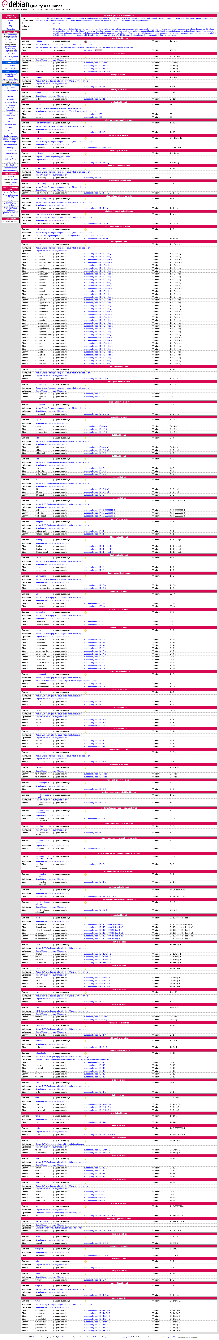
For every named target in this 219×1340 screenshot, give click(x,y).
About (10, 20)
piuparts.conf (10, 47)
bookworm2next (10, 145)
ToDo (11, 184)
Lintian (10, 200)
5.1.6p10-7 (104, 1255)
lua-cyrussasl (105, 31)
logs (15, 51)
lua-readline (124, 31)
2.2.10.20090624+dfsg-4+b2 (111, 924)
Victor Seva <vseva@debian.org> (119, 47)
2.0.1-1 (103, 1092)
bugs (16, 179)
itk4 (75, 31)
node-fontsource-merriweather (112, 33)
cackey (65, 29)
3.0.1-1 (103, 882)
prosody (56, 23)
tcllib (64, 35)
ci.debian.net (11, 216)
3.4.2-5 (103, 495)
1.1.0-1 (103, 684)
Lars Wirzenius (63, 1337)
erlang (186, 29)
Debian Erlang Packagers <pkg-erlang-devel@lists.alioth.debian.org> (63, 126)
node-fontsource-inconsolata (70, 33)
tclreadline (71, 35)
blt (54, 29)
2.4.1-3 (103, 1035)
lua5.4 (157, 31)
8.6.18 (102, 1062)
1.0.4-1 (103, 567)
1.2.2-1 (103, 178)
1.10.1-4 (103, 87)
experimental (10, 88)
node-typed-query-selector (195, 33)
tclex (60, 35)
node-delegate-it (190, 31)
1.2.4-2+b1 (104, 379)
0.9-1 (102, 1268)
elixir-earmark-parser (82, 29)
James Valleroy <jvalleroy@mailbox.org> (52, 236)
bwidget (59, 29)
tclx (113, 35)
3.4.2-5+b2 (104, 489)
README (11, 54)
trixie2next (11, 130)
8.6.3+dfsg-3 (105, 1150)
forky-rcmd (11, 116)
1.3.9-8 (103, 1280)
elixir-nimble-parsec (176, 29)
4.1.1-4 (103, 531)
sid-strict (13, 71)
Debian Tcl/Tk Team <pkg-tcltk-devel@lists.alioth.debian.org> (60, 1144)
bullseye (10, 148)
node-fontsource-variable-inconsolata (139, 33)
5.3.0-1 (103, 818)
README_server (11, 57)
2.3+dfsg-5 (104, 774)
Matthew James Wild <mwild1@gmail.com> (53, 47)
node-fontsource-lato (91, 33)
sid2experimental (11, 91)
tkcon (146, 35)
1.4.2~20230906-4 (107, 1135)
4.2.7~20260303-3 (107, 510)
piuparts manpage (10, 59)
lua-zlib (151, 31)
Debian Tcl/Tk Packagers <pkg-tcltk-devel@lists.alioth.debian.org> (62, 81)
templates (13, 37)
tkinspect (152, 35)
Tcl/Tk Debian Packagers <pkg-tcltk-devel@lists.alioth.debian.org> (62, 1011)
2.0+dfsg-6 (104, 1017)
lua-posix (115, 31)
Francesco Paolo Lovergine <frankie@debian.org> (55, 1059)
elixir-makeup (115, 29)
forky (11, 113)
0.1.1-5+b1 (104, 193)
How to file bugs (10, 35)
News (10, 23)
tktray (162, 35)
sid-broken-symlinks (10, 106)
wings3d (168, 35)
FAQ (11, 26)
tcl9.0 (55, 35)
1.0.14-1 (103, 1122)
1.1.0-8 (103, 585)
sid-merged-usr (11, 102)
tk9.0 (122, 35)
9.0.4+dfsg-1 (105, 978)
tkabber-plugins (137, 35)
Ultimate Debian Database (10, 209)
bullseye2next (10, 159)
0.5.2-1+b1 (104, 414)
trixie (11, 119)
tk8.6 (117, 35)
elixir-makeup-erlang (159, 29)
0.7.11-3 (103, 99)
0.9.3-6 (103, 762)
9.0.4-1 (103, 1192)
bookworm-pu (10, 142)
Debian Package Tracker (11, 204)
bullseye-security (11, 153)
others (118, 1337)
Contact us (10, 29)
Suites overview (10, 68)
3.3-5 (102, 621)
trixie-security (10, 124)
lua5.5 (162, 31)
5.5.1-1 (103, 741)
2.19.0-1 (103, 394)
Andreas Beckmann (93, 1337)
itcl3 (64, 31)
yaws (174, 35)
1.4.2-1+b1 (104, 238)
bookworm (11, 133)
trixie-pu (11, 127)
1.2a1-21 (103, 1002)
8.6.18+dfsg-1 (105, 954)
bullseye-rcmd (10, 150)
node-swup (179, 33)
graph (13, 82)
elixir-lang (106, 29)
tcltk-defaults (89, 35)
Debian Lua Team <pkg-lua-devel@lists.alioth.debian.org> (58, 108)
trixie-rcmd (11, 122)
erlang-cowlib (202, 29)
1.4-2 (102, 702)
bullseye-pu (11, 156)
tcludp (104, 35)
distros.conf (10, 49)
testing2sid (10, 110)
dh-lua (71, 29)
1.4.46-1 (103, 132)
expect (60, 31)
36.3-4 (102, 603)
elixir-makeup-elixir (142, 29)
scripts (7, 51)
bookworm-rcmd (10, 136)
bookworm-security (10, 139)
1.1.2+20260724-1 (107, 1216)
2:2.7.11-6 (104, 1243)
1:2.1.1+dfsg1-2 (106, 546)
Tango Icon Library (172, 1337)
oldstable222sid (10, 168)
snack (208, 33)
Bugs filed (11, 65)
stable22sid (10, 165)
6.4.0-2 (103, 789)
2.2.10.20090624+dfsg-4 (110, 930)
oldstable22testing (10, 171)
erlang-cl (193, 29)
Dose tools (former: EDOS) (10, 196)
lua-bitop (96, 31)
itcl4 (68, 31)
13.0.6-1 (98, 50)
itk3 (72, 31)
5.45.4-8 (103, 426)
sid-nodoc (11, 99)
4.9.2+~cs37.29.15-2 (108, 896)
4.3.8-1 (103, 468)
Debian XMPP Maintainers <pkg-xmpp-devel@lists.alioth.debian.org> (63, 45)
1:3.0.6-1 (103, 1047)
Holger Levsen (108, 1337)
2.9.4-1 (103, 639)
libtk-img (89, 31)
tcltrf (100, 35)
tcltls (96, 35)
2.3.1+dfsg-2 (105, 1310)
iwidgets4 (81, 31)
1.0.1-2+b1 (104, 208)
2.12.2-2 (103, 910)
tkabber (127, 35)
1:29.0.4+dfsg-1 (106, 254)
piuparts (24, 1337)
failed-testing (89, 50)
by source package (10, 79)
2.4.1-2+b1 (104, 1295)
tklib (157, 35)
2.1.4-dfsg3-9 (105, 1104)
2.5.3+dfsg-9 (105, 63)
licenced (36, 1337)
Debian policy (10, 40)
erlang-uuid (40, 405)
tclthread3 (79, 35)
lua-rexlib (133, 31)
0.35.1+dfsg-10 (106, 147)
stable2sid (11, 162)
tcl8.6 (213, 33)
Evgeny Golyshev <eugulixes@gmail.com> (52, 157)
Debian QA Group (11, 192)
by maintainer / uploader (11, 75)
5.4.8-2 (103, 720)
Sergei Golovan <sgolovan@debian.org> (88, 47)
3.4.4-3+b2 (104, 447)
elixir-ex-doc (97, 29)
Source (11, 176)
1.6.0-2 (103, 803)
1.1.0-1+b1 (104, 223)
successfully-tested (92, 63)
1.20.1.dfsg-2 (105, 163)
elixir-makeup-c (128, 29)
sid (11, 93)
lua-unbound (143, 31)
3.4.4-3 (103, 453)
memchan (179, 31)
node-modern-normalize (164, 33)
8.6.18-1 (103, 1168)
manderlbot (170, 31)
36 (101, 114)
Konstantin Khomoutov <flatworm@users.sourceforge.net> (58, 1213)
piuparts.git (128, 1337)
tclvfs (110, 35)
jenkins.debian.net (10, 213)
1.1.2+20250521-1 (107, 1231)
